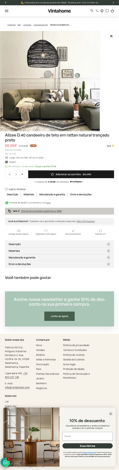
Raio (19, 25)
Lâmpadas (27, 25)
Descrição (12, 194)
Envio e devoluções (81, 194)
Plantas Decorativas (47, 373)
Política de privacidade (76, 345)
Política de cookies (74, 354)
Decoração (42, 364)
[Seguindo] (113, 3)
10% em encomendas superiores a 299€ (41, 211)
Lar (7, 401)
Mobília (40, 354)
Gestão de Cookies (73, 359)
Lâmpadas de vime (40, 25)
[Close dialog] (111, 414)
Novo (39, 345)
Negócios (41, 388)
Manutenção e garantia (52, 194)
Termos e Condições (75, 350)
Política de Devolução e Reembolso (76, 375)
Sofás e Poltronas (46, 359)
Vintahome (11, 25)
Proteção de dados (73, 368)
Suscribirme (87, 445)
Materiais (29, 194)
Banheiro (41, 383)
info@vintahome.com (17, 387)
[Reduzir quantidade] (9, 174)
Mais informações (86, 221)
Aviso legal (69, 364)
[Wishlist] (107, 10)
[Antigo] (5, 3)
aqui (49, 202)
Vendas (40, 350)
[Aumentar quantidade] (22, 174)
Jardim (40, 378)
